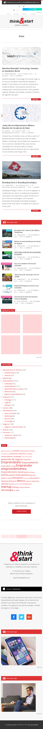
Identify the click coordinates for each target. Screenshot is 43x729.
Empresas (6, 397)
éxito (17, 490)
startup (6, 487)
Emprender (24, 465)
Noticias (5, 76)
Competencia (5, 454)
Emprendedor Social (8, 466)
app (12, 451)
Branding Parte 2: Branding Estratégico (19, 182)
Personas (6, 432)
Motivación (8, 391)
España (25, 472)
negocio (28, 481)
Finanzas (7, 375)
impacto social (6, 478)
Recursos (9, 275)
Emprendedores (8, 381)
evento (4, 474)
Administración (9, 373)
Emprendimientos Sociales (11, 133)
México (21, 480)
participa (4, 484)
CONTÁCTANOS (21, 511)
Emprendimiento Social (12, 472)
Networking (8, 438)
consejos (29, 454)
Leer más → (36, 99)
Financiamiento (23, 475)
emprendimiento (14, 468)
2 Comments (18, 76)
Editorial (5, 378)
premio (17, 484)
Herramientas (7, 410)
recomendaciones (26, 484)
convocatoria (7, 456)
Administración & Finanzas (12, 370)
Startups (9, 241)
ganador (33, 475)
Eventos (5, 408)
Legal (6, 402)
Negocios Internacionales (13, 427)
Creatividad (6, 187)
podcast (11, 484)
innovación (17, 477)
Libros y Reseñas (10, 413)
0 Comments (30, 133)
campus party (24, 451)
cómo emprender (26, 456)
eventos (12, 475)
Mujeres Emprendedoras (13, 394)
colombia (32, 451)
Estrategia (14, 187)
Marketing (21, 187)
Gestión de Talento (11, 435)
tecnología (7, 490)
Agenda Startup (5, 451)
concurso (13, 453)
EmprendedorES (6, 264)
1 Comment (36, 187)
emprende (27, 459)
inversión (26, 478)
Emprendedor (11, 462)
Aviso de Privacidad (33, 724)
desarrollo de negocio (12, 459)
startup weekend (24, 487)
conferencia (22, 454)
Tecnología (8, 252)
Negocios (6, 424)
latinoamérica (34, 478)
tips (15, 490)
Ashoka (16, 451)
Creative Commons (11, 724)
